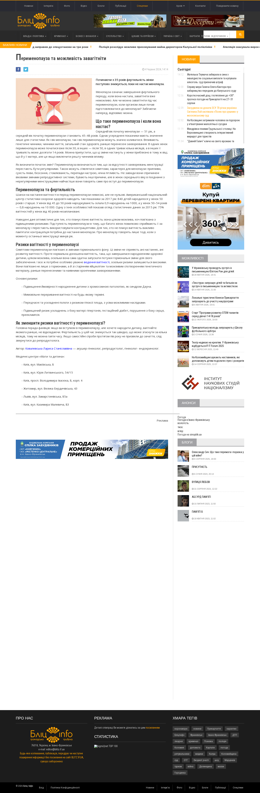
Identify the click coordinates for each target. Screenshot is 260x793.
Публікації (120, 5)
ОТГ (186, 760)
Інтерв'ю (48, 5)
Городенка (180, 772)
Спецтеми (142, 5)
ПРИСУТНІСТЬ (199, 466)
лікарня (179, 741)
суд (176, 760)
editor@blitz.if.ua (55, 749)
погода (224, 747)
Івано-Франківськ (217, 735)
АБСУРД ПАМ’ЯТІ (201, 496)
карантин (231, 728)
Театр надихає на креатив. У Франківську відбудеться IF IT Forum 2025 (215, 344)
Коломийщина (228, 753)
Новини (28, 5)
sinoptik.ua (196, 434)
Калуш (212, 753)
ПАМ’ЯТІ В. (197, 511)
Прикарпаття (214, 728)
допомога (195, 747)
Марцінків (230, 760)
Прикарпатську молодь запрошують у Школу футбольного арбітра (217, 329)
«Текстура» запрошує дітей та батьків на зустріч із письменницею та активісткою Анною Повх (215, 284)
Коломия (179, 747)
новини (197, 728)
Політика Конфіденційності (65, 787)
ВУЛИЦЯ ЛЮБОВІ (201, 481)
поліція (222, 741)
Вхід (41, 787)
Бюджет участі (201, 760)
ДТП (234, 735)
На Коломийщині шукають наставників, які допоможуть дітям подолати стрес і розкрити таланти (218, 359)
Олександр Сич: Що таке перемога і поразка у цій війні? (218, 454)
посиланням (153, 727)
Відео (84, 5)
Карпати (210, 747)
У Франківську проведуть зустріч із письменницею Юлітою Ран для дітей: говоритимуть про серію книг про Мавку (214, 269)
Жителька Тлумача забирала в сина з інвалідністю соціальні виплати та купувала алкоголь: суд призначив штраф (211, 78)
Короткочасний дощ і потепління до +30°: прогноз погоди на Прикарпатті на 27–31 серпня (210, 99)
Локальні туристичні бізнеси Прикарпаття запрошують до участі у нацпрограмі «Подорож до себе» (215, 299)
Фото (67, 5)
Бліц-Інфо (179, 735)
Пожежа (208, 741)
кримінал (193, 741)
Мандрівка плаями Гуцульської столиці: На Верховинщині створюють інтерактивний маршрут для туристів (211, 132)
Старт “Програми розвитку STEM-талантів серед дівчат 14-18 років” (215, 314)
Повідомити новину (227, 5)
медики (199, 753)
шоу (217, 760)
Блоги (101, 5)
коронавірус (181, 728)
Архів (179, 5)
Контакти (200, 5)
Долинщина (205, 766)
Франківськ (196, 735)
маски (221, 766)
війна (190, 766)
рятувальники (182, 753)
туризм (178, 766)
